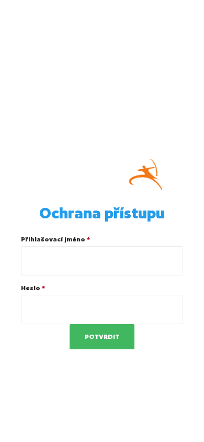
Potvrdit (102, 336)
